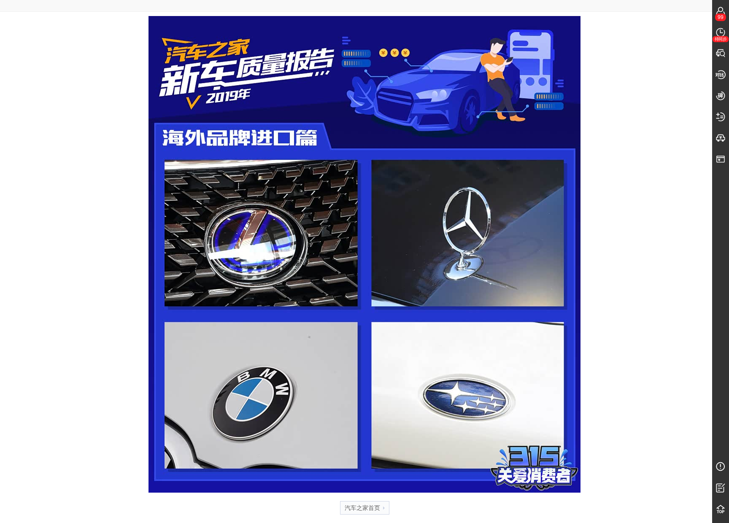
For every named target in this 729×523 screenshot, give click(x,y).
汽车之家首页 (362, 507)
